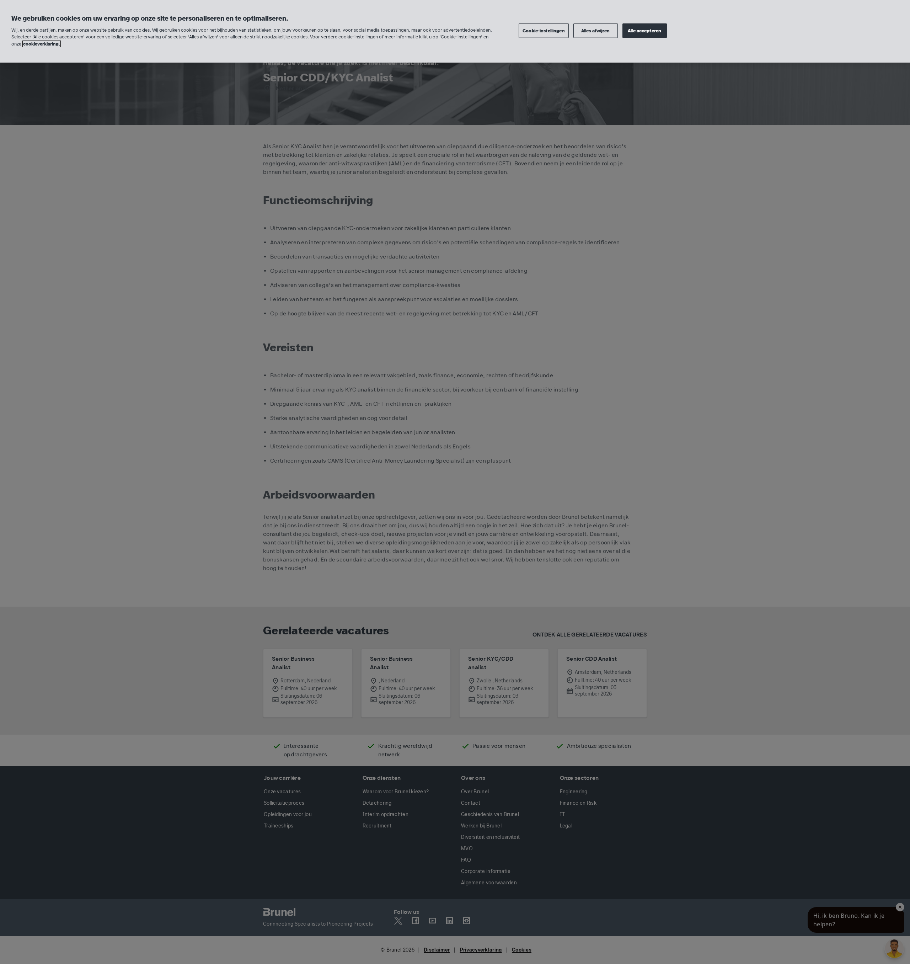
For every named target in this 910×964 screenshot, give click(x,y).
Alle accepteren (644, 30)
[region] (455, 31)
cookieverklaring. (41, 44)
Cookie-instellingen (543, 30)
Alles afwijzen (595, 30)
